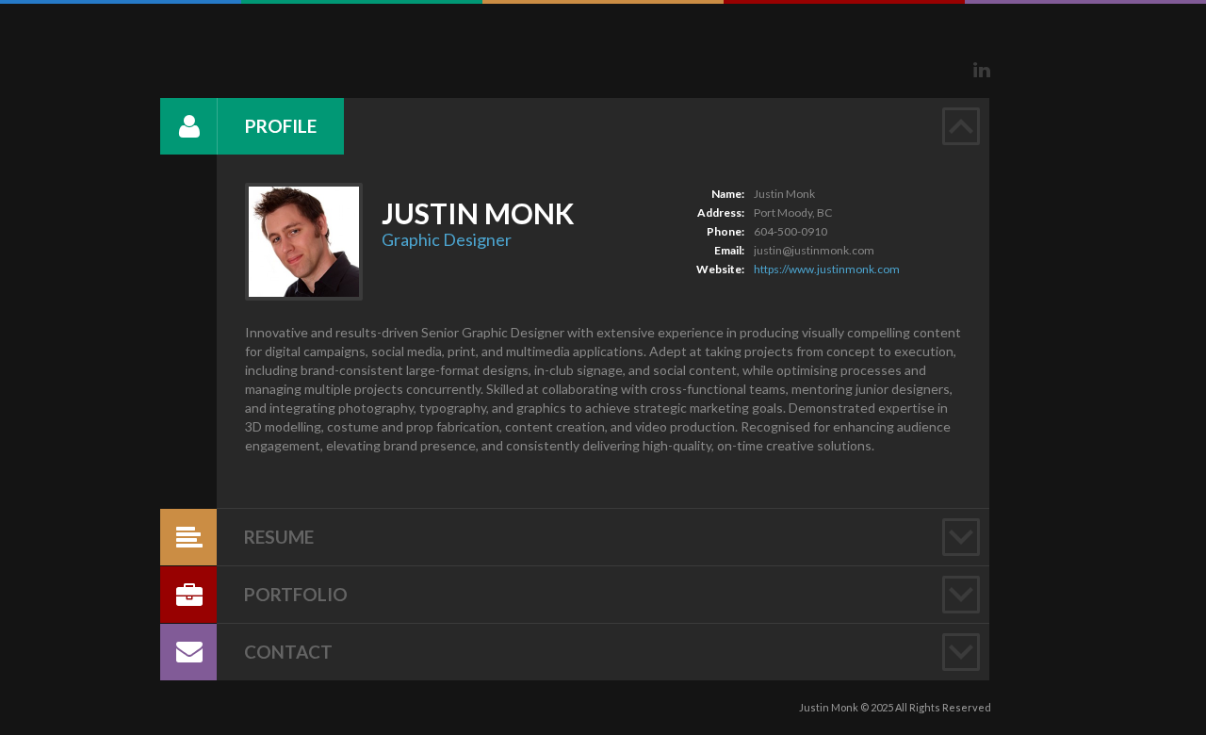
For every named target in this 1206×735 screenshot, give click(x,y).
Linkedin (981, 69)
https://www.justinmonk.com (827, 269)
